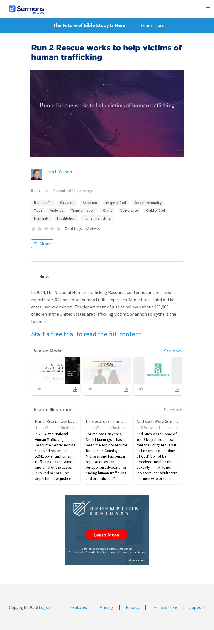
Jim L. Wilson (59, 171)
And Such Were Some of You (162, 421)
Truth (38, 210)
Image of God (115, 202)
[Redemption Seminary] (107, 530)
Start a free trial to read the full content (86, 334)
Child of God (155, 210)
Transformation (83, 210)
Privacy (132, 607)
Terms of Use (164, 607)
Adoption (90, 202)
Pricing (106, 607)
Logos (44, 607)
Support (197, 607)
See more (173, 351)
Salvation (67, 202)
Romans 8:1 (43, 202)
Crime (107, 210)
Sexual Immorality (148, 202)
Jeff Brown (145, 427)
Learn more (152, 25)
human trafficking (97, 218)
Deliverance (129, 210)
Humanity (41, 218)
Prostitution (66, 218)
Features (78, 607)
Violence (56, 210)
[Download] (75, 389)
